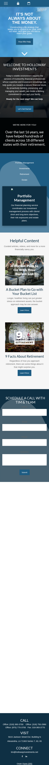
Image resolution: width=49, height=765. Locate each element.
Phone (24, 437)
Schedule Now (29, 3)
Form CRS (27, 764)
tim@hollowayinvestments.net (24, 752)
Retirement (24, 174)
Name (24, 407)
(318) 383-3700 (16, 724)
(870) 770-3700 (19, 727)
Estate (24, 180)
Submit (24, 472)
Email (24, 422)
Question (24, 452)
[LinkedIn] (26, 756)
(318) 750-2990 (39, 724)
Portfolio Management (24, 163)
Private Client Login (18, 3)
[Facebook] (22, 756)
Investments (24, 168)
